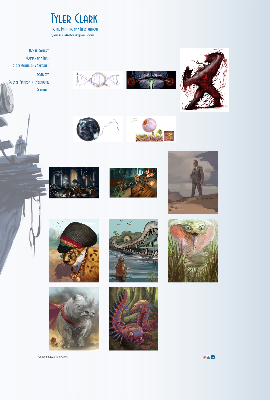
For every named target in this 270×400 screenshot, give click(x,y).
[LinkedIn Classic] (213, 357)
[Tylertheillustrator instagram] (204, 357)
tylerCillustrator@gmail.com (72, 35)
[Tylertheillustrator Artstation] (208, 357)
